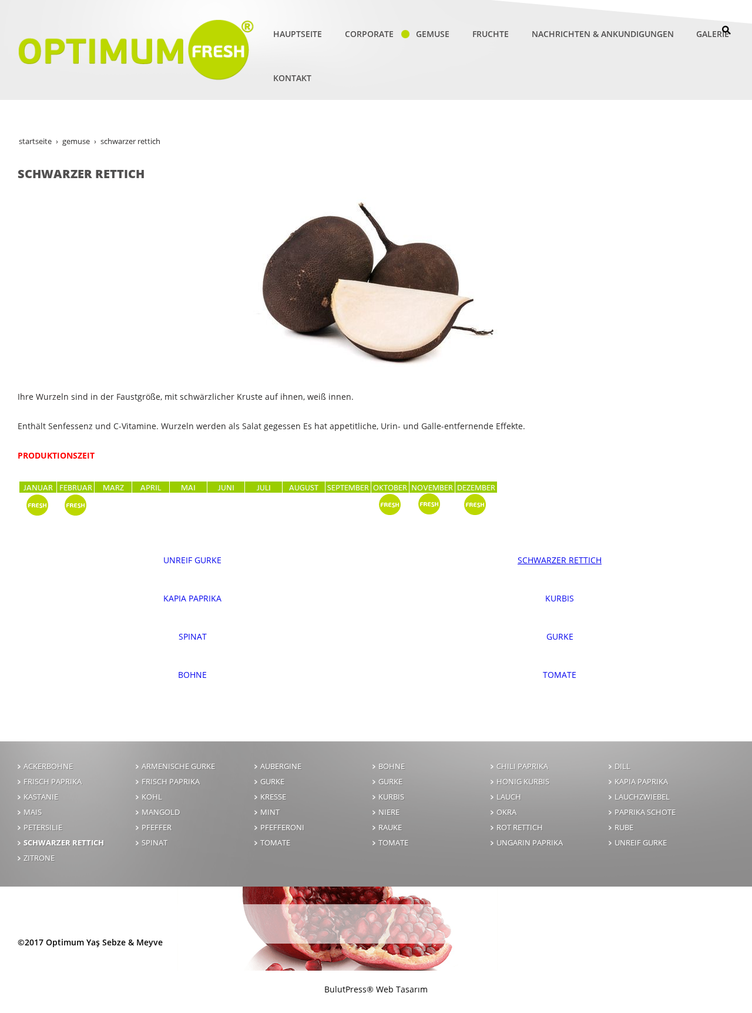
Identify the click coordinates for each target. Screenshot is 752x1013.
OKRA (506, 812)
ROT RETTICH (519, 828)
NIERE (389, 812)
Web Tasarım (402, 989)
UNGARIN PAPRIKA (529, 843)
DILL (622, 766)
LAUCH (508, 797)
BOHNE (192, 674)
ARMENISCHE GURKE (178, 766)
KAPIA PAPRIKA (192, 598)
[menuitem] (291, 34)
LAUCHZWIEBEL (642, 797)
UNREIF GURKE (192, 560)
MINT (270, 812)
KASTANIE (41, 797)
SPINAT (193, 636)
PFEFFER (157, 828)
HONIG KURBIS (522, 782)
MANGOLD (161, 812)
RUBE (624, 828)
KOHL (152, 797)
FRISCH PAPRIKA (53, 782)
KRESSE (273, 797)
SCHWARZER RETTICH (560, 560)
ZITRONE (39, 858)
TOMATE (559, 674)
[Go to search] (726, 30)
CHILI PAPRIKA (522, 766)
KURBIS (559, 598)
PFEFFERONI (282, 828)
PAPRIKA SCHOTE (645, 812)
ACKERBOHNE (48, 766)
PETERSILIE (43, 828)
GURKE (559, 636)
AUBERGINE (280, 766)
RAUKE (390, 828)
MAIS (33, 812)
